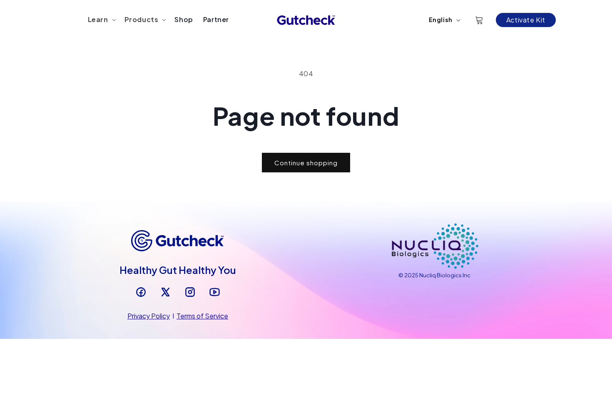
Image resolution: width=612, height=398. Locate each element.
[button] (101, 19)
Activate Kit (525, 19)
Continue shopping (306, 163)
